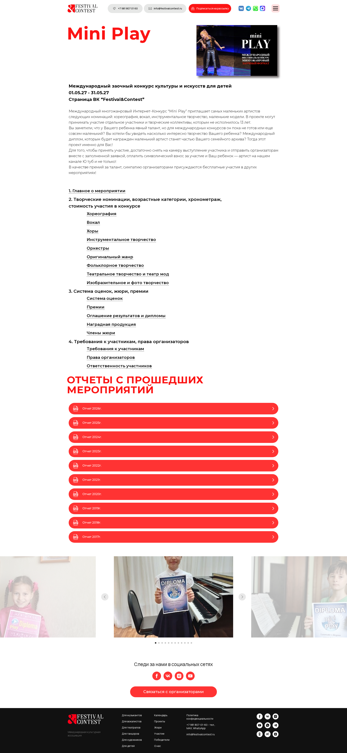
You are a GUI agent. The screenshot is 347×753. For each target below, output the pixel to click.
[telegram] (276, 727)
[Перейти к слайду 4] (165, 643)
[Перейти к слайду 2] (159, 643)
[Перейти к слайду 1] (155, 643)
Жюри (158, 727)
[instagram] (179, 676)
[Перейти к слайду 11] (188, 643)
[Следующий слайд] (242, 596)
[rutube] (268, 736)
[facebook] (156, 676)
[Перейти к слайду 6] (172, 643)
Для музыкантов (132, 715)
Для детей (128, 746)
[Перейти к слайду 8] (178, 643)
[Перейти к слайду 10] (185, 643)
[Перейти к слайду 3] (162, 643)
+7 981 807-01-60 (197, 724)
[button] (210, 8)
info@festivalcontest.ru (201, 734)
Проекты (159, 721)
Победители (162, 739)
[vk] (168, 676)
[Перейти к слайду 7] (175, 643)
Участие (159, 733)
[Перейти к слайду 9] (181, 643)
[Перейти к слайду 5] (168, 643)
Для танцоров (130, 733)
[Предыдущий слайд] (104, 596)
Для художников (132, 739)
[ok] (260, 736)
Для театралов (131, 727)
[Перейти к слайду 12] (191, 643)
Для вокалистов (131, 721)
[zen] (276, 736)
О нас (157, 746)
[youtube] (190, 676)
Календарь (161, 715)
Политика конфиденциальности (200, 716)
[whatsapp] (268, 727)
